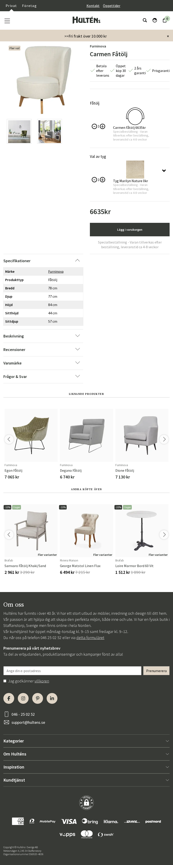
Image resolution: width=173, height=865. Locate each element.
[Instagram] (23, 698)
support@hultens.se (28, 722)
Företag (29, 5)
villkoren (41, 681)
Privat (11, 5)
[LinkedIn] (52, 698)
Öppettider (111, 5)
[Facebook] (8, 698)
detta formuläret (90, 637)
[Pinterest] (37, 698)
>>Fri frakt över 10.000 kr (85, 36)
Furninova (98, 46)
